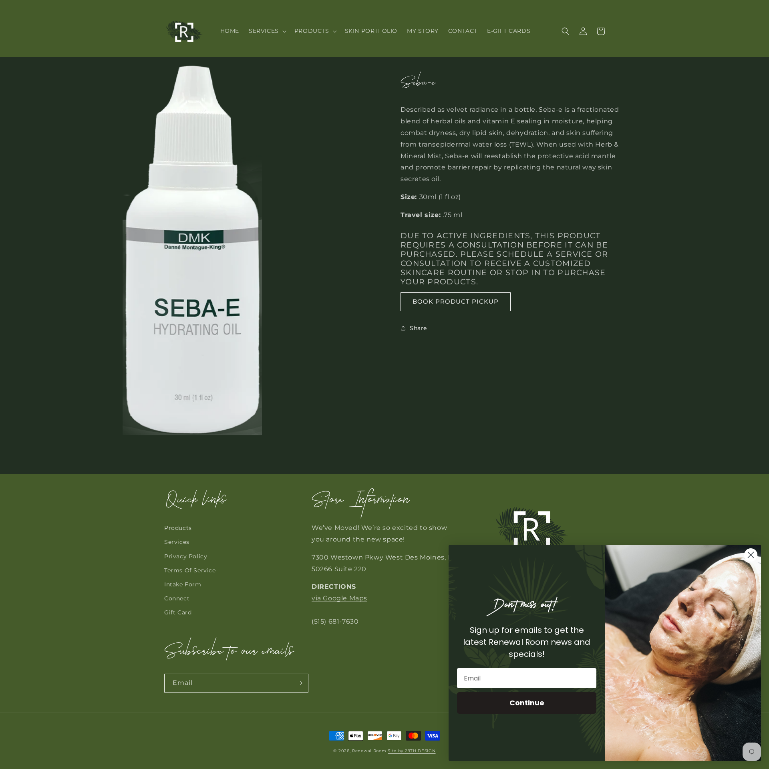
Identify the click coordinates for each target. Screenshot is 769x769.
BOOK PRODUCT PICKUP (456, 301)
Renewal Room (369, 750)
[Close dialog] (751, 555)
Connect (176, 598)
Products (178, 527)
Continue (526, 703)
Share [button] (418, 327)
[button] (267, 30)
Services (176, 542)
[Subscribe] (299, 683)
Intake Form (182, 584)
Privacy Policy (185, 556)
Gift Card (177, 612)
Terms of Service (190, 570)
